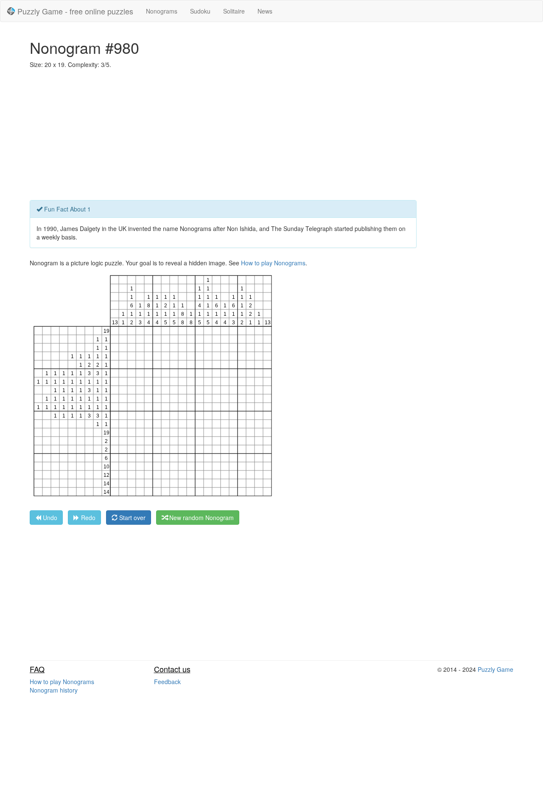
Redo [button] (87, 517)
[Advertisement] (271, 136)
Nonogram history (54, 690)
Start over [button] (132, 517)
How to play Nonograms (273, 263)
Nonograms (161, 11)
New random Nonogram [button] (201, 517)
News (265, 11)
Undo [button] (49, 517)
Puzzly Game (495, 669)
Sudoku (200, 11)
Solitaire (234, 11)
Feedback (167, 681)
